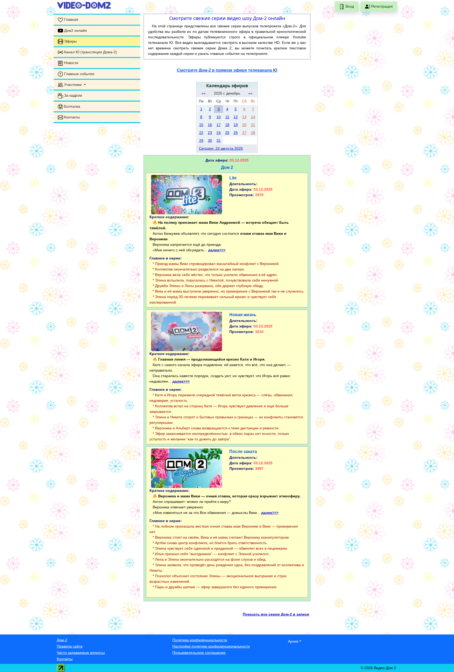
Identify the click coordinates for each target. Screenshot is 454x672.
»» (250, 93)
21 (253, 125)
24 (218, 133)
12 (236, 117)
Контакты (65, 659)
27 (244, 133)
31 (218, 140)
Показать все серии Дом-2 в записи (276, 614)
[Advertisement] (97, 160)
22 (201, 133)
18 (227, 125)
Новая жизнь (242, 314)
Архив (293, 641)
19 (236, 125)
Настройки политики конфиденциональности (211, 646)
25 (227, 133)
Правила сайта (69, 646)
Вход (349, 6)
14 (253, 117)
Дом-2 (62, 640)
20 (244, 125)
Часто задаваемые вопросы (81, 652)
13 (244, 117)
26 (236, 133)
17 (218, 125)
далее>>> (216, 250)
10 (218, 117)
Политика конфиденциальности (199, 640)
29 (201, 140)
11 (227, 117)
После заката (243, 451)
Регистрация (381, 6)
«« (204, 93)
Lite (233, 178)
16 (210, 125)
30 (210, 140)
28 (253, 133)
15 (201, 125)
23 (210, 133)
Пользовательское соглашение (199, 652)
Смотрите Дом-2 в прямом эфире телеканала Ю (227, 70)
